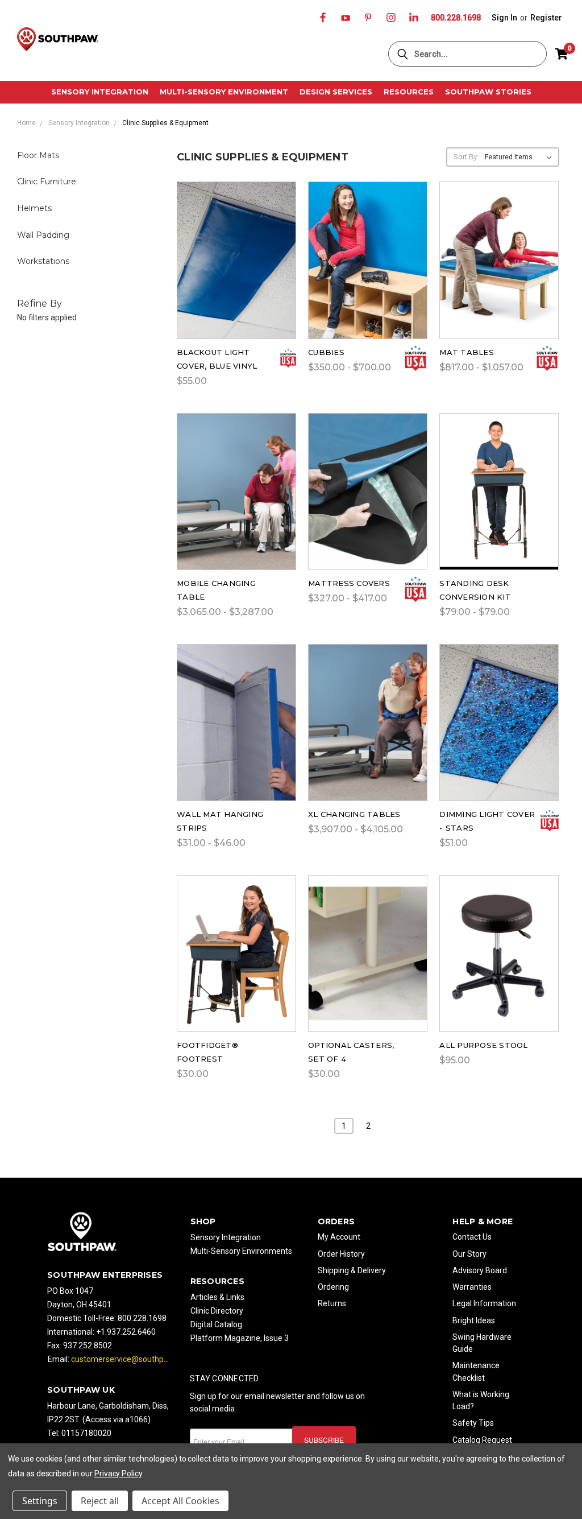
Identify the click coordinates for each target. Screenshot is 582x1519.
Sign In (504, 17)
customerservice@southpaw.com (131, 1359)
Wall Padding (43, 235)
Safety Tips (473, 1422)
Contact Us (472, 1236)
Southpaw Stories (488, 91)
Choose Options (367, 274)
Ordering (333, 1286)
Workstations (43, 261)
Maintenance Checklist (476, 1371)
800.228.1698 (456, 17)
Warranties (472, 1286)
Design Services (336, 91)
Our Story (469, 1253)
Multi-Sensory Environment (224, 91)
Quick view (236, 244)
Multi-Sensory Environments (241, 1251)
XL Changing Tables (354, 814)
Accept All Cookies (180, 1501)
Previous (565, 1467)
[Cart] (561, 54)
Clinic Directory (216, 1310)
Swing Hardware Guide (482, 1342)
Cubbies (326, 352)
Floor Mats (38, 155)
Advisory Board (479, 1270)
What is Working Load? (480, 1400)
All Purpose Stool (483, 1045)
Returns (332, 1303)
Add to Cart (237, 274)
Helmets (34, 208)
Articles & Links (217, 1297)
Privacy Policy (118, 1473)
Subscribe (324, 1439)
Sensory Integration (99, 91)
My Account (339, 1236)
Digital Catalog (216, 1324)
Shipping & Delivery (352, 1270)
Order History (341, 1253)
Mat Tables (466, 352)
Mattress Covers (349, 583)
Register (546, 17)
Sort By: (466, 156)
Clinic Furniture (46, 181)
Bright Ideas (473, 1320)
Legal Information (484, 1303)
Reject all (100, 1501)
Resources (409, 91)
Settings (39, 1501)
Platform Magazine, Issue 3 (239, 1338)
